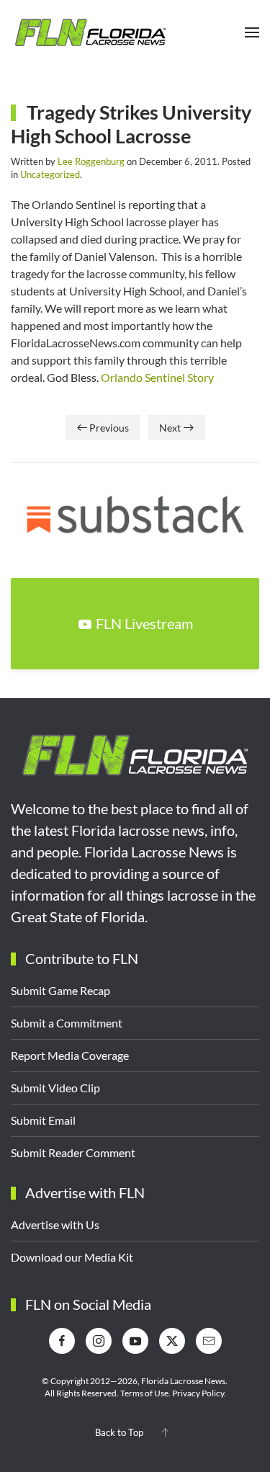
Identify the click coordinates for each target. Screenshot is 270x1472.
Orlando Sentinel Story (157, 377)
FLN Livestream (144, 623)
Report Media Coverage (70, 1055)
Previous (109, 427)
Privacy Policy (198, 1393)
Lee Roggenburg (91, 161)
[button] (252, 32)
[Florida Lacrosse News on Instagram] (99, 1341)
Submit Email (43, 1120)
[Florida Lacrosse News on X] (172, 1341)
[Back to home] (90, 32)
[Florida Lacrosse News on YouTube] (135, 1341)
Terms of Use (144, 1393)
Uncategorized (50, 174)
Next (170, 427)
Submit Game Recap (60, 990)
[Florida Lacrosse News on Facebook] (62, 1341)
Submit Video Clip (55, 1087)
